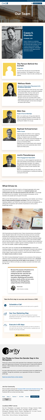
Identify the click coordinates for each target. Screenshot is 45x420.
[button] (32, 3)
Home (3, 396)
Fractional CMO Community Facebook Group (29, 388)
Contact (27, 396)
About (8, 396)
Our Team (21, 396)
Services (14, 396)
